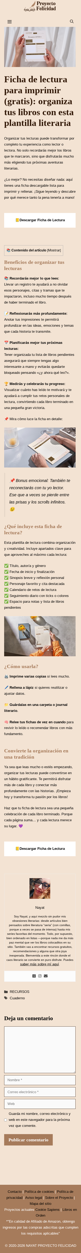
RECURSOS (19, 992)
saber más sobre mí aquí (39, 964)
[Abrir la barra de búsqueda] (72, 22)
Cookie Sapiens (47, 1210)
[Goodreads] (34, 976)
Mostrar (54, 250)
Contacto (15, 1192)
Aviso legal (33, 1198)
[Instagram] (40, 976)
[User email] (46, 976)
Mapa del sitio (40, 1204)
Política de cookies (39, 1192)
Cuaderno (17, 998)
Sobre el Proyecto (59, 1198)
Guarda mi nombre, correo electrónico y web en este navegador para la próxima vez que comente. (40, 1120)
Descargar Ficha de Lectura (42, 220)
